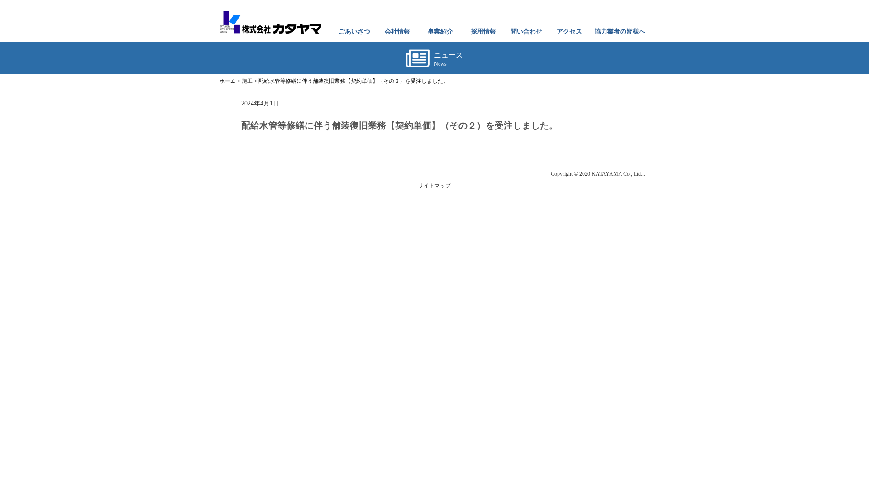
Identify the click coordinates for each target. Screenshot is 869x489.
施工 (247, 81)
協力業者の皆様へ (620, 31)
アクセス (569, 31)
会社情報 (397, 31)
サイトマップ (434, 185)
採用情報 (483, 31)
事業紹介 (440, 31)
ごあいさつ (354, 31)
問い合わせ (526, 31)
